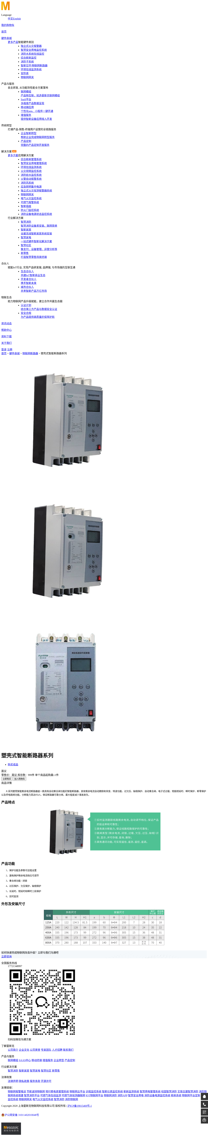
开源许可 (46, 1081)
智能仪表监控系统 (112, 1091)
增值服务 (48, 1060)
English (17, 18)
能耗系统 (176, 1095)
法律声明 (13, 1081)
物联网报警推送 (17, 1091)
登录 (3, 349)
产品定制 (70, 1060)
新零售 (56, 1070)
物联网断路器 (30, 353)
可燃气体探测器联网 (73, 1095)
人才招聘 (57, 1049)
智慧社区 (46, 1070)
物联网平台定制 (191, 1095)
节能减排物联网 (36, 1091)
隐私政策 (24, 1081)
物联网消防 (110, 1095)
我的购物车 (7, 25)
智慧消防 (13, 1070)
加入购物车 (19, 779)
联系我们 (68, 1049)
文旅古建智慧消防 (187, 1091)
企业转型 (59, 1060)
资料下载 (6, 336)
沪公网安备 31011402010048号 (22, 1115)
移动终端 (37, 1060)
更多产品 (13, 42)
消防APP (122, 1095)
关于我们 (6, 343)
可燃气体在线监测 (50, 1095)
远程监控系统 (93, 1091)
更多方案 (13, 155)
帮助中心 (6, 330)
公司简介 (13, 1049)
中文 (10, 18)
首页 (3, 31)
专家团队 (46, 1049)
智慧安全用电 (136, 1095)
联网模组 (13, 1060)
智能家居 (24, 1070)
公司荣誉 (35, 1049)
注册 (9, 349)
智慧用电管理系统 (150, 1091)
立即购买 (7, 779)
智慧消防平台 (32, 1095)
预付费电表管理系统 (57, 1091)
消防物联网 (71, 1099)
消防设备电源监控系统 (157, 1095)
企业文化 (24, 1049)
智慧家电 (35, 1070)
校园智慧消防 (169, 1091)
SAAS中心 (25, 1060)
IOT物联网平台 (94, 1095)
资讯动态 (6, 323)
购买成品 (13, 764)
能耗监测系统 (131, 1091)
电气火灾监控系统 (42, 1099)
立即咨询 (6, 956)
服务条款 (35, 1081)
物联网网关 (25, 1099)
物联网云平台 (77, 1091)
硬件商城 (6, 38)
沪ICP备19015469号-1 (79, 1105)
